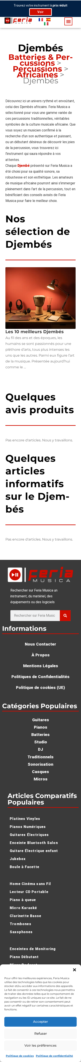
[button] (74, 970)
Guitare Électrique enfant (34, 851)
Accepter (40, 1021)
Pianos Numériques (28, 827)
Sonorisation (40, 764)
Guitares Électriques (29, 835)
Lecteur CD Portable (29, 892)
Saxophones (21, 932)
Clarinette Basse (25, 916)
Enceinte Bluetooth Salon (34, 843)
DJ (40, 749)
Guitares (40, 719)
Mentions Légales (40, 665)
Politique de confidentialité (54, 1055)
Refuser (40, 1033)
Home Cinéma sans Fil (30, 884)
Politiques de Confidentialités (40, 676)
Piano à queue (23, 900)
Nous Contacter (40, 644)
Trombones (20, 924)
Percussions (37, 69)
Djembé (23, 166)
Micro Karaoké (23, 908)
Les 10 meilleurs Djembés (34, 331)
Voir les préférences (40, 1045)
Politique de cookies (20, 1055)
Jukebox (17, 859)
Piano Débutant (24, 957)
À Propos (41, 654)
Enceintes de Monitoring (33, 949)
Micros (41, 779)
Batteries (40, 734)
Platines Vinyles (25, 819)
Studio (40, 741)
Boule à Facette (24, 867)
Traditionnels (40, 756)
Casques (40, 771)
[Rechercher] (65, 615)
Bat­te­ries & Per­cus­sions (40, 60)
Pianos (40, 727)
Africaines (37, 74)
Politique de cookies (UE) (40, 687)
